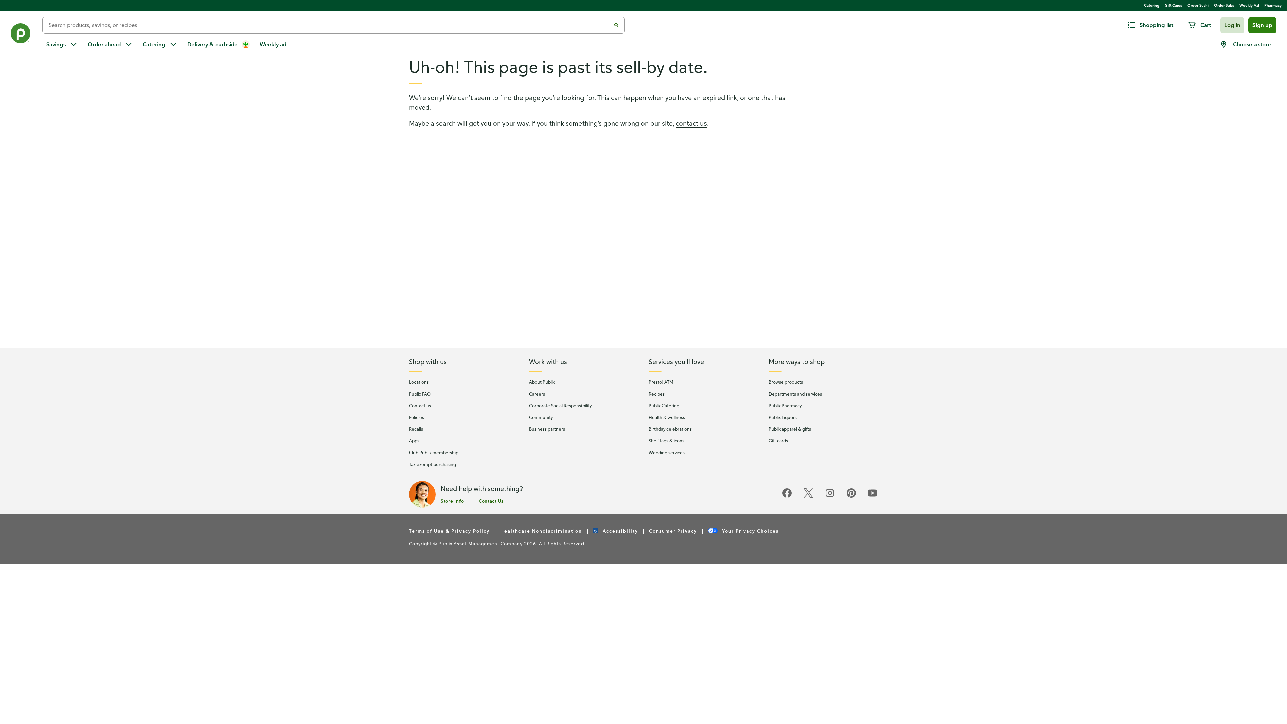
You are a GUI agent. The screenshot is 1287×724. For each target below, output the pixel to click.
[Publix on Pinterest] (851, 496)
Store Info (452, 501)
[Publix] (21, 34)
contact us (691, 123)
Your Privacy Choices (749, 531)
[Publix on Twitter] (808, 496)
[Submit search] (616, 25)
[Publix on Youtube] (872, 496)
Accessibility (619, 531)
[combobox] (329, 25)
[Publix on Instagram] (829, 496)
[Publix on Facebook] (787, 496)
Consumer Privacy (673, 531)
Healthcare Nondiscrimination (541, 531)
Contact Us (491, 501)
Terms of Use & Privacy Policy (449, 531)
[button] (1232, 25)
